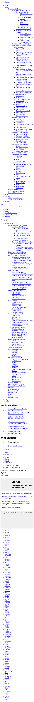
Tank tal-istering (21, 141)
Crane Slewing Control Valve (24, 24)
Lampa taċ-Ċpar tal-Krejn (23, 82)
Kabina (18, 168)
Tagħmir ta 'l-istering (22, 136)
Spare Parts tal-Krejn (14, 9)
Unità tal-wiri (20, 119)
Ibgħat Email (4, 475)
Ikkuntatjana (8, 201)
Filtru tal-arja (20, 96)
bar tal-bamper (20, 166)
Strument (18, 158)
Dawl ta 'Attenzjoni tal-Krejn (24, 77)
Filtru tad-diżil (20, 97)
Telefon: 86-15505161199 (12, 465)
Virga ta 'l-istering (21, 142)
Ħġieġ (18, 174)
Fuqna (6, 194)
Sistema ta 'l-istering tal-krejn (20, 132)
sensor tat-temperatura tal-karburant (18, 428)
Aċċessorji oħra (20, 183)
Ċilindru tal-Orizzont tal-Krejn (21, 257)
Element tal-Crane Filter (19, 94)
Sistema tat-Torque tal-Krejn (20, 117)
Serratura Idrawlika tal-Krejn (24, 232)
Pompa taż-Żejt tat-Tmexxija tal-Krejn (25, 41)
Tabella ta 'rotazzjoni (22, 151)
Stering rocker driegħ (22, 139)
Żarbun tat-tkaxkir (13, 389)
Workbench (19, 188)
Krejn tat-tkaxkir (9, 387)
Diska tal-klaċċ (20, 107)
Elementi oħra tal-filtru (22, 102)
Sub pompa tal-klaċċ (22, 116)
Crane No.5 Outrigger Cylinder (21, 260)
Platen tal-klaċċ (20, 114)
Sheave (10, 396)
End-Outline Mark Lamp (23, 92)
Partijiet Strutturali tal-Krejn (20, 144)
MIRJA (18, 179)
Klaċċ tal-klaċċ (20, 109)
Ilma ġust (18, 171)
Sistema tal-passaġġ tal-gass (16, 191)
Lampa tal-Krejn (17, 67)
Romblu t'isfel (12, 392)
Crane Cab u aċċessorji (19, 163)
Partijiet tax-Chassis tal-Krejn (20, 44)
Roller (6, 399)
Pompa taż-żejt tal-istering (23, 137)
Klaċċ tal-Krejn (16, 104)
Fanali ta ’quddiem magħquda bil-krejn (21, 80)
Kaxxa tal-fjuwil (13, 391)
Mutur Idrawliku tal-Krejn (23, 29)
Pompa (10, 394)
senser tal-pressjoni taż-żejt (24, 129)
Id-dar (6, 5)
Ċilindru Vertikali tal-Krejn (24, 65)
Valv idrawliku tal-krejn (23, 12)
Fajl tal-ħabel (20, 149)
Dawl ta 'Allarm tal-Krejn (23, 69)
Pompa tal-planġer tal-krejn (24, 247)
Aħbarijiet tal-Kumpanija (15, 198)
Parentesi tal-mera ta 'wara (23, 164)
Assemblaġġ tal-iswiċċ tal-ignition (18, 423)
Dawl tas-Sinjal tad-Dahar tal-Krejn (22, 275)
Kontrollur (19, 156)
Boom (18, 146)
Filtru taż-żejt (20, 101)
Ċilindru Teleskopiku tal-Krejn (21, 267)
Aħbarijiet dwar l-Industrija (16, 199)
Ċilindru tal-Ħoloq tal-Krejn (24, 52)
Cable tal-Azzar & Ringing (16, 193)
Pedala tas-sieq (20, 173)
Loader (7, 401)
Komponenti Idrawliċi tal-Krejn (21, 10)
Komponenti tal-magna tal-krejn (21, 45)
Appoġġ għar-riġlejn (22, 147)
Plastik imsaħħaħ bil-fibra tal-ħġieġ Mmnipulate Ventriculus (18, 413)
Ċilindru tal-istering (21, 134)
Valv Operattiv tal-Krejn (23, 233)
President (18, 169)
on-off (18, 159)
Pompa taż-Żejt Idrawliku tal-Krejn (22, 242)
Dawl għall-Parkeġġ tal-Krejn (21, 285)
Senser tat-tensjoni (21, 131)
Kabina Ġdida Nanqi (14, 433)
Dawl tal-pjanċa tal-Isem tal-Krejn (22, 284)
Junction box (20, 121)
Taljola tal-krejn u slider (19, 153)
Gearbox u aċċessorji (14, 189)
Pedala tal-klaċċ (20, 112)
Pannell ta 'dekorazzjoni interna (21, 369)
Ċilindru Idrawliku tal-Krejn (20, 47)
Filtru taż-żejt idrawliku (23, 99)
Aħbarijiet (7, 196)
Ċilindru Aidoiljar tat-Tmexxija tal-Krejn (22, 59)
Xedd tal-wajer (20, 161)
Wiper (17, 184)
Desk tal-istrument (15, 446)
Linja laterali (19, 122)
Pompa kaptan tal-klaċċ (23, 111)
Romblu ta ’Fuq (13, 397)
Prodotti (7, 7)
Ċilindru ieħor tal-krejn (22, 57)
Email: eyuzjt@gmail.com (12, 467)
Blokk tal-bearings (21, 106)
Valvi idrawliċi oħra (25, 27)
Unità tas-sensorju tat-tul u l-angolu (22, 320)
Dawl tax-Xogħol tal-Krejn (24, 91)
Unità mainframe (21, 127)
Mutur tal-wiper (20, 186)
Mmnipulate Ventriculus (23, 181)
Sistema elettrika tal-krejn (19, 154)
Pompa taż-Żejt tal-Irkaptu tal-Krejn (25, 34)
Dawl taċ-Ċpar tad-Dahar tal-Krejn (22, 274)
